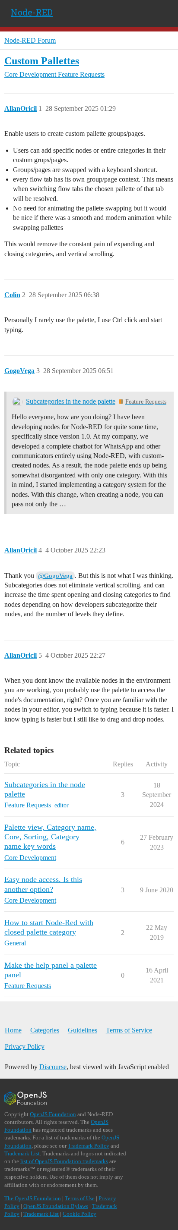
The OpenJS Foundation (32, 1198)
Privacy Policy (24, 1046)
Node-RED (32, 12)
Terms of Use (80, 1198)
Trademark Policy (88, 1145)
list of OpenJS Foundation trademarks (64, 1161)
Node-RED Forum (30, 40)
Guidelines (82, 1030)
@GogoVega (55, 575)
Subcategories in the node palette (70, 401)
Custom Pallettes (41, 60)
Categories (44, 1030)
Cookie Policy (79, 1214)
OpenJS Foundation (53, 1114)
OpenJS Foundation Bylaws (55, 1206)
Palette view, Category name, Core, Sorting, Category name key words (50, 836)
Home (13, 1030)
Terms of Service (129, 1030)
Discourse (53, 1066)
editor (61, 805)
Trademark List (22, 1153)
